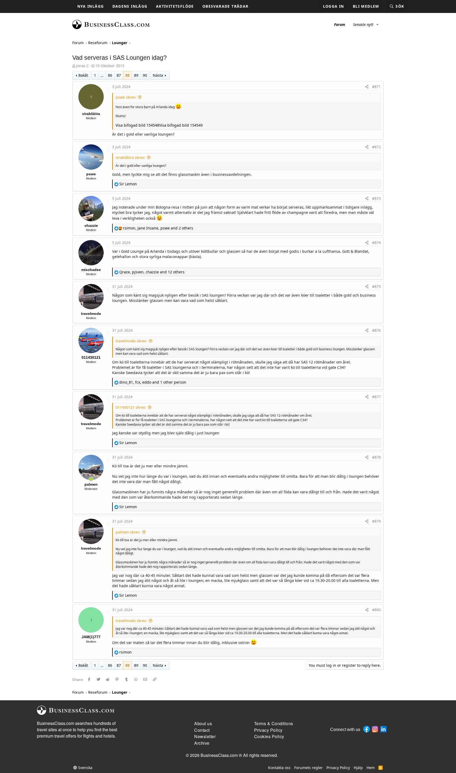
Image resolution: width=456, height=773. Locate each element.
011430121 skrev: (131, 407)
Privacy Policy (338, 767)
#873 (376, 198)
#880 (376, 609)
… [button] (102, 75)
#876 (376, 330)
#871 (376, 86)
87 (119, 75)
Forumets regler (308, 767)
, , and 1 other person (152, 382)
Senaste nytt (363, 24)
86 (110, 75)
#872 (376, 146)
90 (145, 75)
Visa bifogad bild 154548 (137, 125)
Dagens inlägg (130, 6)
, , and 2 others (158, 228)
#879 (376, 521)
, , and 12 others (151, 271)
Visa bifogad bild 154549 (181, 125)
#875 (376, 286)
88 (127, 75)
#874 (376, 242)
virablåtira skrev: (130, 157)
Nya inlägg (90, 6)
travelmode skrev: (131, 340)
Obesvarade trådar (225, 6)
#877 (376, 396)
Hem (371, 767)
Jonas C (82, 65)
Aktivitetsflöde (175, 6)
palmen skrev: (128, 532)
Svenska (84, 767)
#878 (376, 457)
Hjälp (358, 767)
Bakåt (83, 75)
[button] (377, 24)
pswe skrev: (126, 97)
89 (136, 75)
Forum (339, 24)
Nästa (158, 75)
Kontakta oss (279, 767)
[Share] (366, 86)
